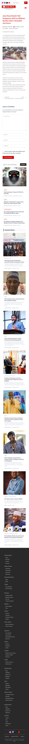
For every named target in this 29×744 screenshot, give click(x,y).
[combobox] (18, 2)
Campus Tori (7, 496)
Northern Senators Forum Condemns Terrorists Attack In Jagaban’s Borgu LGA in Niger (13, 419)
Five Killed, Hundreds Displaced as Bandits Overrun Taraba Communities (14, 222)
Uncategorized (7, 209)
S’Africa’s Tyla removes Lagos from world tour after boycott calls (13, 202)
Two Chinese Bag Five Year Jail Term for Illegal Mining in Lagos (14, 212)
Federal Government (9, 533)
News (5, 180)
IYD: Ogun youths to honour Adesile (13, 499)
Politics (9, 258)
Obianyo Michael (7, 268)
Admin (5, 505)
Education (13, 496)
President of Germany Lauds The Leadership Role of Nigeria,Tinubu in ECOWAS (13, 379)
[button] (25, 7)
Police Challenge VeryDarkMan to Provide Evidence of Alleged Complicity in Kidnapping (14, 459)
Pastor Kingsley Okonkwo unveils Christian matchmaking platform (12, 339)
